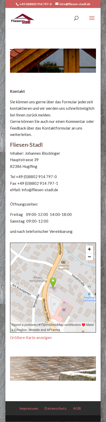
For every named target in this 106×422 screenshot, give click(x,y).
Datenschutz (56, 408)
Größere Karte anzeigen (31, 337)
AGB (77, 408)
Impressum (29, 408)
